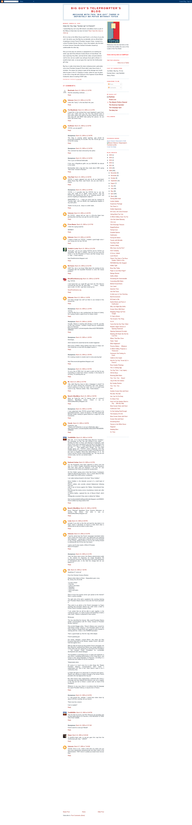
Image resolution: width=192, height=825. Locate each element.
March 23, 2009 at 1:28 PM (84, 321)
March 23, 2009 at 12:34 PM (84, 135)
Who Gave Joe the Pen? (117, 248)
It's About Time (114, 399)
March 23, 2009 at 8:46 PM (84, 712)
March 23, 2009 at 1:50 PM (84, 354)
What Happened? (115, 343)
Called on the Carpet (116, 358)
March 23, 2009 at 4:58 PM (88, 508)
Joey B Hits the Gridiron (117, 380)
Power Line (112, 99)
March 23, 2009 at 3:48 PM (81, 423)
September (114, 180)
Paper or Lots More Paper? (118, 270)
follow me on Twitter (123, 63)
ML (69, 382)
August (113, 183)
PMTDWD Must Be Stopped (118, 263)
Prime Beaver (72, 224)
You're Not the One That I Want (119, 324)
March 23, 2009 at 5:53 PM (82, 533)
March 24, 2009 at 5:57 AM (84, 725)
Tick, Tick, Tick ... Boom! (117, 378)
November (114, 175)
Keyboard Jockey (73, 462)
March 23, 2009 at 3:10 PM (84, 409)
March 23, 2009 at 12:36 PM (83, 177)
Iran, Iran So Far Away (116, 396)
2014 (110, 163)
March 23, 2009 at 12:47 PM (85, 224)
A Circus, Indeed (115, 253)
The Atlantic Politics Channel (118, 102)
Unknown (71, 100)
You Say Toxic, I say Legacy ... (119, 370)
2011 (110, 165)
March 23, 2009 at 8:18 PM (84, 695)
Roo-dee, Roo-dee (115, 393)
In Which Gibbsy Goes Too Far (119, 217)
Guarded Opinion (115, 232)
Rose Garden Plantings (117, 365)
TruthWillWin (72, 437)
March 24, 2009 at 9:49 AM (80, 735)
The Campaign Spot (115, 107)
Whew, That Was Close (117, 338)
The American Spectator (116, 105)
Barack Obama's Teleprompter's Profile (116, 141)
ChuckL (70, 423)
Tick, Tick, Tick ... (115, 386)
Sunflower (71, 126)
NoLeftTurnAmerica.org (75, 278)
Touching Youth (114, 243)
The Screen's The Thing (117, 319)
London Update (114, 201)
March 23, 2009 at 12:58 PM (91, 278)
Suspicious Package (116, 204)
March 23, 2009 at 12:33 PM (83, 126)
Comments (112, 87)
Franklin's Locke (73, 248)
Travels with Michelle (116, 240)
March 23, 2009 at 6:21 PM (84, 554)
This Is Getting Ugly (116, 367)
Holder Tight (113, 265)
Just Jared (113, 286)
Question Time (114, 289)
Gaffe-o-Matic (114, 276)
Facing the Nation (115, 237)
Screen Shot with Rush (117, 419)
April (112, 193)
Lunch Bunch (114, 256)
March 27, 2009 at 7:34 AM (82, 746)
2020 (110, 155)
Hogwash (113, 427)
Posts (111, 84)
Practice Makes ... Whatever (118, 346)
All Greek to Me (114, 299)
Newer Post (66, 812)
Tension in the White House (118, 424)
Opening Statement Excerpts (118, 331)
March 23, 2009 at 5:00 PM (80, 521)
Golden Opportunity (115, 209)
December (114, 173)
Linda (69, 521)
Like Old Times (114, 291)
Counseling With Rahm (116, 281)
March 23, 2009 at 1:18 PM (82, 297)
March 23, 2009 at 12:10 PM (83, 90)
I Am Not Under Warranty (117, 219)
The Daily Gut (113, 110)
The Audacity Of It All (116, 414)
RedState (112, 97)
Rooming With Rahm (116, 375)
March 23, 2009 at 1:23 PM (84, 309)
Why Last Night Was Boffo (118, 306)
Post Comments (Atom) (78, 815)
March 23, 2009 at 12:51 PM (87, 248)
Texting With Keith (115, 198)
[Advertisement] (78, 796)
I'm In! (112, 321)
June (112, 188)
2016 (110, 157)
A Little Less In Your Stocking (118, 294)
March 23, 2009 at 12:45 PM (82, 213)
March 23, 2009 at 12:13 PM (86, 110)
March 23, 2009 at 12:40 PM (84, 190)
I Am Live (113, 222)
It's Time (112, 432)
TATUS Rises (114, 373)
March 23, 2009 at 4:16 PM (84, 437)
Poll (111, 388)
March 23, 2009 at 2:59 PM (88, 396)
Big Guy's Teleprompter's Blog (96, 10)
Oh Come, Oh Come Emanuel (119, 211)
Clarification (113, 235)
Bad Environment (115, 297)
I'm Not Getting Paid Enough (118, 411)
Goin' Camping (114, 250)
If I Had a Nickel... (115, 316)
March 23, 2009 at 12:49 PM (82, 237)
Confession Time (115, 408)
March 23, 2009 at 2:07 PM (78, 382)
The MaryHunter (73, 110)
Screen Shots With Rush (117, 309)
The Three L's (114, 206)
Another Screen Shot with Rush (119, 391)
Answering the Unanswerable (118, 278)
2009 (110, 170)
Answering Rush (115, 421)
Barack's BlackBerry (74, 396)
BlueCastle (71, 90)
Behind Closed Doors (116, 284)
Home (84, 812)
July (112, 186)
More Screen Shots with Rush (119, 406)
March (113, 196)
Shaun (70, 735)
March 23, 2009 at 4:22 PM (87, 462)
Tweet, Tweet (114, 341)
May (112, 191)
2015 (110, 160)
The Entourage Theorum (117, 224)
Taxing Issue (114, 230)
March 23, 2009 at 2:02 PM (84, 369)
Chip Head (71, 177)
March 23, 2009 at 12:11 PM (82, 100)
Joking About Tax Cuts (116, 214)
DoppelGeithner (114, 227)
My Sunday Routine (116, 383)
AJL (69, 570)
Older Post (101, 812)
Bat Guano (71, 266)
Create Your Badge (111, 146)
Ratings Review (114, 273)
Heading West (114, 429)
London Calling (114, 245)
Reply (69, 95)
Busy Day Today (115, 268)
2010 (110, 168)
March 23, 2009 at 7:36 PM (78, 570)
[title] (118, 145)
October (113, 178)
